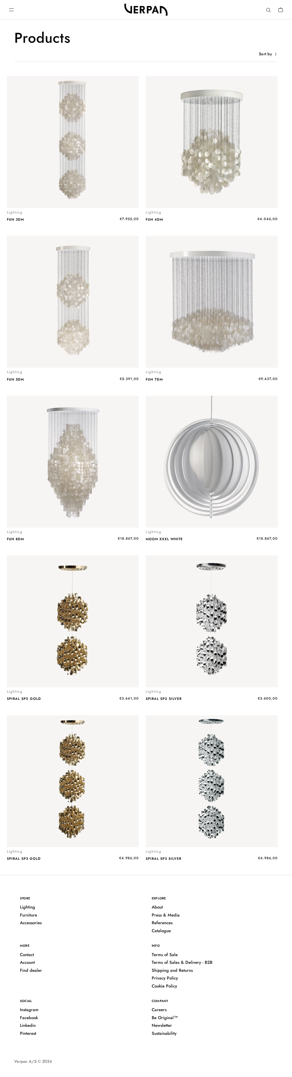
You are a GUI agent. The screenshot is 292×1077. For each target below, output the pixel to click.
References (162, 923)
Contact (27, 955)
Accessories (31, 923)
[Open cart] (280, 10)
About (157, 907)
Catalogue (161, 931)
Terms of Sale (165, 955)
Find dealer (31, 970)
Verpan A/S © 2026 (33, 1061)
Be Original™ (165, 1018)
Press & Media (166, 915)
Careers (159, 1010)
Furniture (28, 915)
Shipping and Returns (172, 970)
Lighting (27, 907)
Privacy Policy (165, 978)
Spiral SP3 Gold (24, 858)
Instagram (29, 1010)
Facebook (29, 1018)
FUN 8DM (15, 539)
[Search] (268, 9)
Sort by (266, 54)
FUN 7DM (154, 379)
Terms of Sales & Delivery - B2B (182, 962)
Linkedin (28, 1025)
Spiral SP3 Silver (163, 858)
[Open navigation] (11, 10)
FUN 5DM (15, 379)
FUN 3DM (15, 219)
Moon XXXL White (164, 539)
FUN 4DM (154, 219)
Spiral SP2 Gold (24, 698)
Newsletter (162, 1025)
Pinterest (28, 1033)
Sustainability (164, 1033)
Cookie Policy (164, 986)
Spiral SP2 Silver (164, 698)
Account (27, 962)
